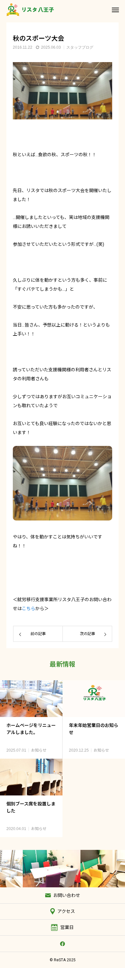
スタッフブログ (79, 47)
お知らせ (38, 750)
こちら (28, 608)
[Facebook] (62, 944)
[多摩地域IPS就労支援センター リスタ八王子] (30, 9)
